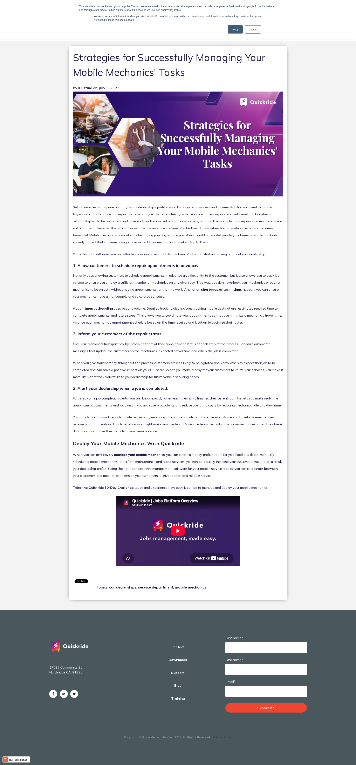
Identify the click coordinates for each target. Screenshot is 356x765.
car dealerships (122, 587)
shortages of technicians (221, 289)
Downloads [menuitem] (178, 660)
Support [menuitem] (178, 673)
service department (155, 587)
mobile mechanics (190, 587)
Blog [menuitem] (178, 685)
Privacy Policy (222, 737)
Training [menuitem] (178, 698)
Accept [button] (235, 29)
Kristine (85, 88)
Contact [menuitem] (178, 647)
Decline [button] (253, 29)
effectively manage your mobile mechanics (130, 455)
